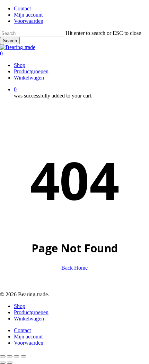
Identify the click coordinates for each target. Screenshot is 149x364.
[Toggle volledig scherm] (9, 356)
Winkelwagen (29, 318)
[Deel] (16, 356)
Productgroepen (31, 312)
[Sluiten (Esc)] (23, 356)
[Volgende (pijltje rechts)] (9, 363)
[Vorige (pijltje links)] (3, 363)
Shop (19, 306)
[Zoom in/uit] (3, 356)
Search (10, 40)
